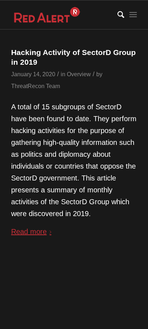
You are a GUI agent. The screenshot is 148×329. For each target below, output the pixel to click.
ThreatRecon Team (35, 86)
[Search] (117, 14)
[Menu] (133, 14)
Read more (29, 232)
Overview (79, 74)
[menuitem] (117, 14)
